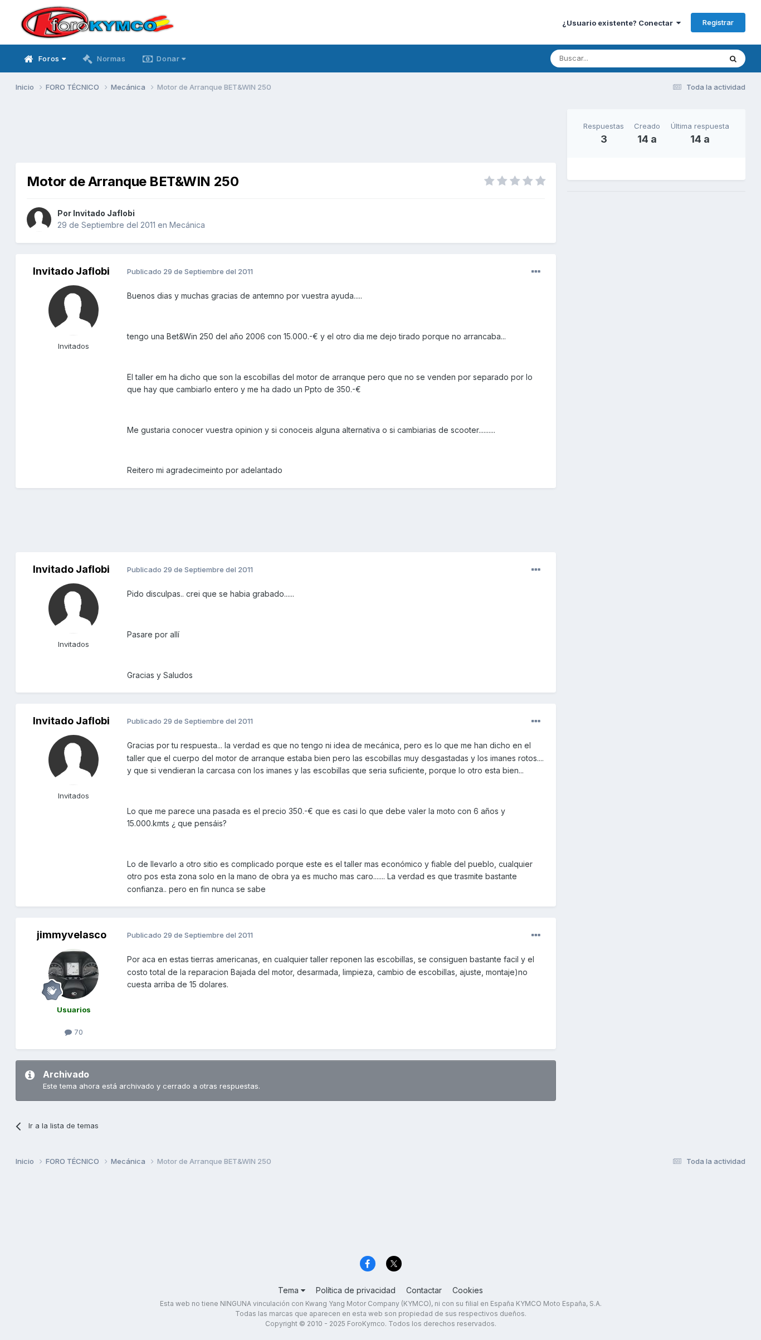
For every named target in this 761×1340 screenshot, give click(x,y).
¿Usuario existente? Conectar (619, 22)
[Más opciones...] (536, 272)
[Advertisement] (286, 134)
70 (77, 1031)
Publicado (190, 271)
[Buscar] (733, 58)
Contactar (424, 1290)
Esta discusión (682, 58)
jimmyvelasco (71, 935)
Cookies (467, 1290)
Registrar (718, 22)
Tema (289, 1290)
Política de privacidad (356, 1290)
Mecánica (187, 225)
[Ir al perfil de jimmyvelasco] (73, 974)
